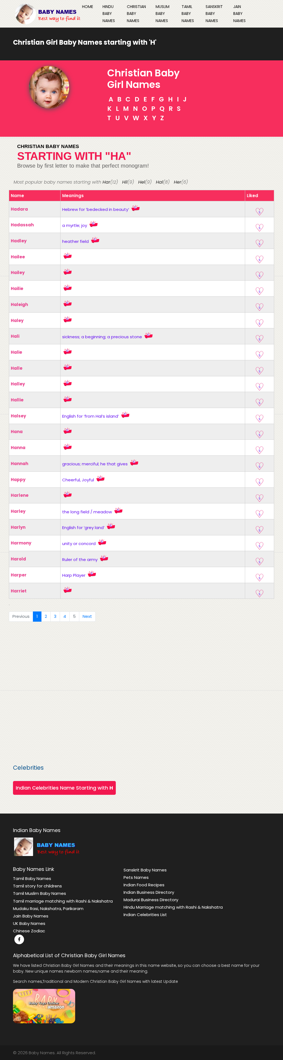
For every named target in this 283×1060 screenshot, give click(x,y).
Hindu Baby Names (109, 13)
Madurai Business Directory (151, 900)
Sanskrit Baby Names (214, 13)
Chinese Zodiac (29, 931)
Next (87, 616)
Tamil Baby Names (188, 13)
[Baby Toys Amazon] (44, 1005)
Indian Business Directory (149, 892)
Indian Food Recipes (144, 885)
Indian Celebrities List (145, 914)
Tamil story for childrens (37, 886)
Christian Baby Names (136, 13)
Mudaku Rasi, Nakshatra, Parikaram (48, 908)
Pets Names (136, 877)
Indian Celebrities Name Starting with (64, 787)
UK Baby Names (29, 923)
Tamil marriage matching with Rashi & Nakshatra (63, 901)
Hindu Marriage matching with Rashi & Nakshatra (173, 907)
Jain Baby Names (239, 13)
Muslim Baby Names (162, 13)
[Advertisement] (141, 693)
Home (87, 6)
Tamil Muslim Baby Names (39, 893)
